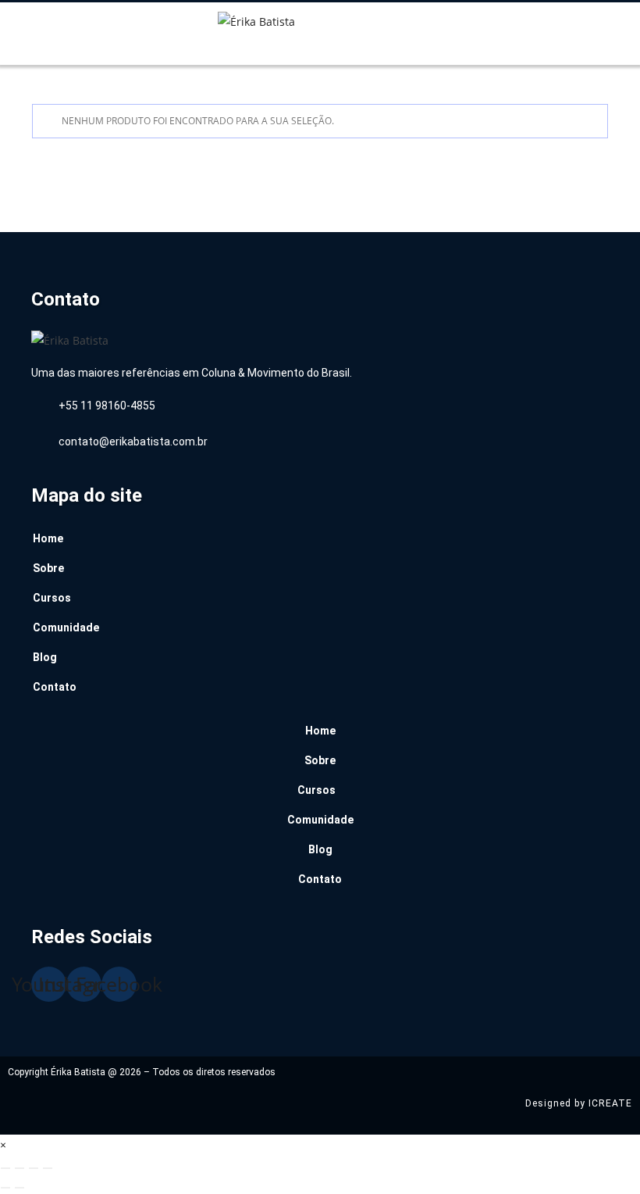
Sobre (48, 568)
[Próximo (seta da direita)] (19, 1187)
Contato (54, 687)
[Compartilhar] (33, 1168)
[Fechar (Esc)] (47, 1168)
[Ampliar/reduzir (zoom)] (5, 1168)
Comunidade (66, 627)
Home (48, 538)
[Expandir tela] (19, 1168)
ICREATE (610, 1103)
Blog (45, 657)
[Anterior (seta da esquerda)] (5, 1187)
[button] (64, 52)
